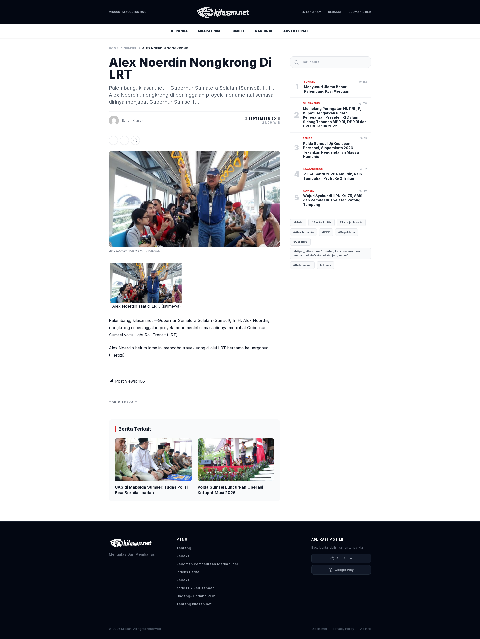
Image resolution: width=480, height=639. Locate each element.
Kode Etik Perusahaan (195, 588)
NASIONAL (264, 31)
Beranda (179, 31)
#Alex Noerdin (304, 232)
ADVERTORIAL (296, 31)
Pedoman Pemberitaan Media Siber (207, 564)
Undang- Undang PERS (196, 596)
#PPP (326, 232)
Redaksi (334, 12)
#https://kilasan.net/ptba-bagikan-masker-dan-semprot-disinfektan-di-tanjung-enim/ (327, 254)
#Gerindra (301, 242)
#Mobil (298, 222)
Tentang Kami (310, 12)
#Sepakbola (346, 232)
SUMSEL (237, 31)
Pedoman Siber (359, 12)
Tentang (183, 548)
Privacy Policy (344, 629)
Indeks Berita (188, 572)
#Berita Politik (322, 222)
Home (114, 48)
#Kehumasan (303, 265)
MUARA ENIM (209, 31)
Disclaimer (320, 629)
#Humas (325, 265)
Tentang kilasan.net (194, 604)
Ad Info (365, 629)
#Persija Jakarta (351, 222)
